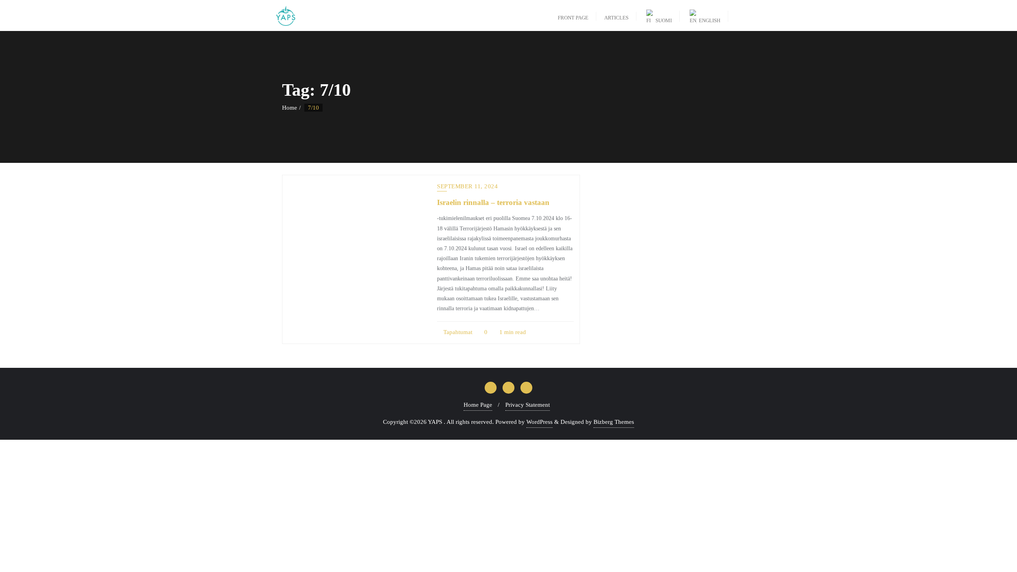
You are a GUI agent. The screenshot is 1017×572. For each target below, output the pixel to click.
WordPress (539, 422)
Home (289, 107)
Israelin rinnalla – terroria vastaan (493, 202)
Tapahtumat (457, 332)
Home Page (478, 405)
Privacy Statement (527, 405)
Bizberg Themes (614, 422)
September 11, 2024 (467, 186)
